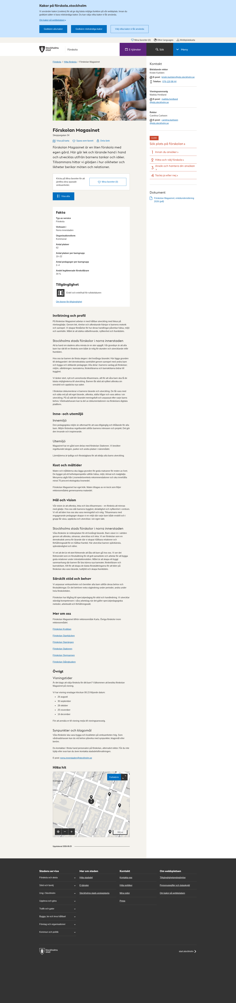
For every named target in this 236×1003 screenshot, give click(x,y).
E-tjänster (84, 885)
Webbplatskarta (187, 40)
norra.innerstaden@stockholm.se (76, 758)
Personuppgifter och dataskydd (175, 885)
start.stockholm (186, 951)
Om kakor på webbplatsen (52, 20)
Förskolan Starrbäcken (64, 636)
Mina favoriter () (142, 40)
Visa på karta (63, 141)
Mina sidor (125, 893)
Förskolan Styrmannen (64, 655)
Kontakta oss (126, 877)
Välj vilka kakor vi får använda (129, 29)
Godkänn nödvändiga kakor (89, 29)
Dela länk (105, 141)
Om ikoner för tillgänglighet (69, 302)
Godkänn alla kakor (53, 29)
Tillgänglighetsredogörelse (173, 877)
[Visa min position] (58, 831)
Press (122, 901)
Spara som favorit (84, 141)
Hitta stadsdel (86, 877)
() (110, 182)
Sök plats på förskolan (166, 143)
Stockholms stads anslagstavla (94, 893)
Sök (162, 49)
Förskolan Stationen (62, 649)
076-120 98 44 (169, 81)
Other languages (165, 40)
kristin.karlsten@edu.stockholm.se (178, 77)
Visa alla (65, 196)
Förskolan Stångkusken (64, 662)
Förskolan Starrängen (63, 642)
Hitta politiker (126, 885)
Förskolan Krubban (62, 629)
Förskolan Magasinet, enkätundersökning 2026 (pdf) (174, 200)
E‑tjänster (135, 49)
